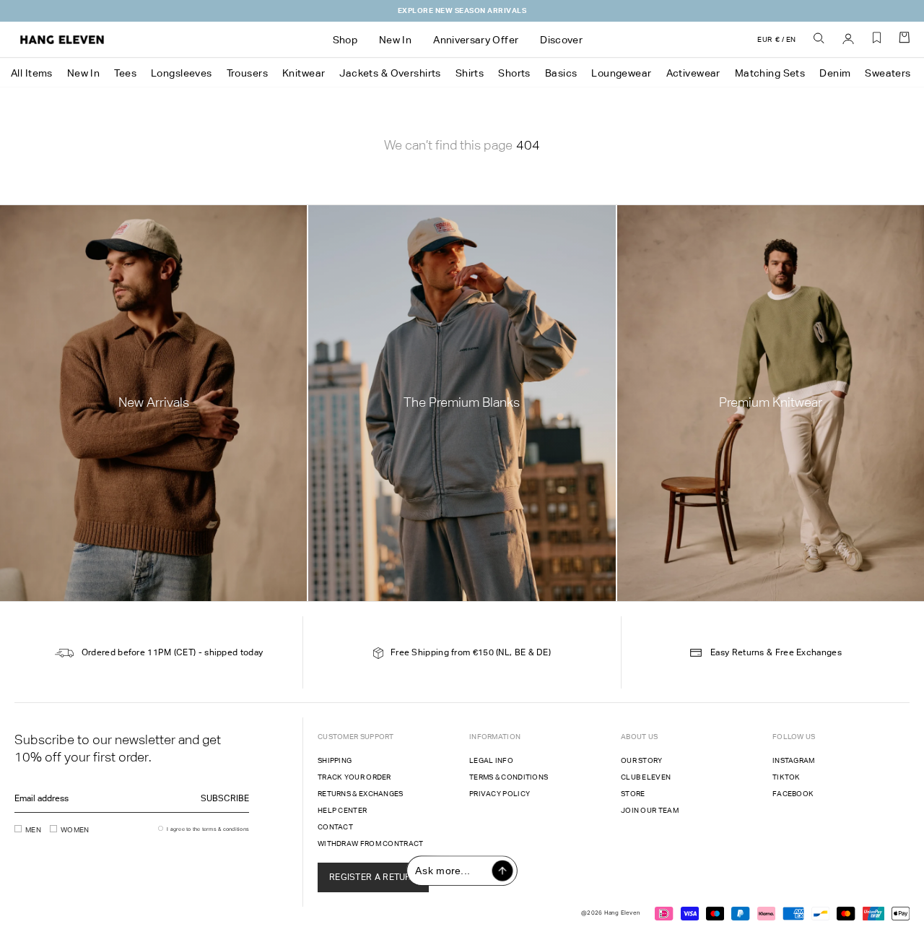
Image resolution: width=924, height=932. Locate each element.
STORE (633, 794)
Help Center (342, 810)
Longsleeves (181, 73)
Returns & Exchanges (361, 794)
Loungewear (621, 73)
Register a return (373, 877)
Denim (834, 73)
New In (83, 73)
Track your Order (354, 777)
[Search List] (819, 39)
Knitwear (303, 73)
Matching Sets (770, 73)
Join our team (650, 810)
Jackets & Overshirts (389, 73)
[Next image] (509, 248)
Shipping (335, 760)
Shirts (470, 73)
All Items (32, 73)
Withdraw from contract (371, 843)
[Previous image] (405, 248)
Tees (125, 73)
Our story (642, 760)
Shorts (514, 73)
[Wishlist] (877, 43)
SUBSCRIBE (225, 798)
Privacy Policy (499, 794)
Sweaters (887, 73)
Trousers (247, 73)
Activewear (693, 73)
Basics (561, 73)
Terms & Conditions (508, 777)
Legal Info (491, 760)
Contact (335, 827)
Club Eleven (646, 777)
